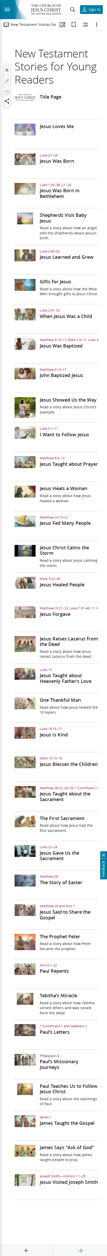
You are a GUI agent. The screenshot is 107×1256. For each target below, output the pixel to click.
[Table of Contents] (6, 24)
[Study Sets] (62, 24)
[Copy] (7, 92)
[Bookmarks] (74, 24)
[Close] (7, 70)
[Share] (7, 101)
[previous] (27, 1250)
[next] (80, 1250)
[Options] (96, 24)
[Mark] (7, 81)
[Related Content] (85, 24)
